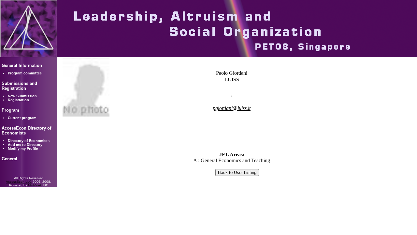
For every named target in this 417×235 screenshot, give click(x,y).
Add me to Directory (25, 145)
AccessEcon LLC (19, 181)
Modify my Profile (23, 148)
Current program (22, 118)
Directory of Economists (29, 141)
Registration (18, 100)
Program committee (25, 73)
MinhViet (34, 185)
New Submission (22, 96)
